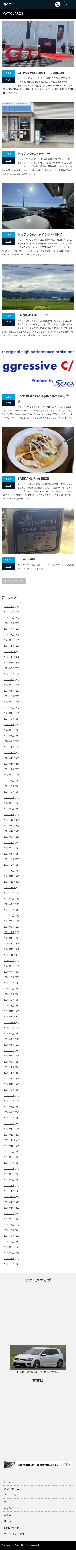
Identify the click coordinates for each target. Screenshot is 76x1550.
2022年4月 (9, 859)
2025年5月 (9, 691)
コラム (7, 1514)
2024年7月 (9, 724)
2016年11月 (10, 1202)
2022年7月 (9, 842)
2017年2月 (9, 1185)
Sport (17, 1545)
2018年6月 (9, 1101)
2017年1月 (9, 1191)
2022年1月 (9, 870)
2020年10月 (10, 955)
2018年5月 (9, 1106)
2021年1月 (9, 938)
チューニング (11, 1495)
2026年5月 (9, 623)
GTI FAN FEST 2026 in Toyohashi (41, 72)
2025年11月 (10, 657)
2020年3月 (9, 994)
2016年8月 (9, 1219)
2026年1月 (9, 646)
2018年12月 (10, 1078)
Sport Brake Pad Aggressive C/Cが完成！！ (43, 398)
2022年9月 (9, 837)
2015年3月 (9, 1264)
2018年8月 (9, 1095)
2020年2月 (9, 1000)
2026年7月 (9, 612)
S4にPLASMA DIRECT (33, 315)
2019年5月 (9, 1050)
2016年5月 (9, 1236)
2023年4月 (9, 797)
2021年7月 (9, 904)
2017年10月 (10, 1146)
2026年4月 (9, 629)
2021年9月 (9, 893)
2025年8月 (9, 674)
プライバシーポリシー (17, 1534)
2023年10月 (10, 764)
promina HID (26, 559)
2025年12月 (10, 651)
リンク (7, 1521)
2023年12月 (10, 752)
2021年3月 (9, 927)
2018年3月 (9, 1118)
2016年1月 (9, 1258)
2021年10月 (10, 887)
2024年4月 (9, 741)
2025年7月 (9, 679)
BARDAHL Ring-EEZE (33, 478)
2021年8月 (9, 898)
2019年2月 (9, 1067)
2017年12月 (10, 1135)
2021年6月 (9, 910)
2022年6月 (9, 848)
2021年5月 (9, 915)
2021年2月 (9, 932)
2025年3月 (9, 702)
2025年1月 (9, 713)
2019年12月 (10, 1011)
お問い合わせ (11, 1527)
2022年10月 (10, 831)
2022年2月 (9, 865)
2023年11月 (10, 758)
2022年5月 (9, 854)
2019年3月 (9, 1062)
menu (68, 4)
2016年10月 (10, 1208)
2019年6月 (9, 1045)
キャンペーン (11, 1508)
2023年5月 (9, 792)
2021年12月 (10, 876)
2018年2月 (9, 1123)
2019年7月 (9, 1039)
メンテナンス (11, 1489)
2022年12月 (10, 820)
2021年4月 (9, 921)
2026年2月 (9, 640)
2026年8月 (9, 606)
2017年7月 (9, 1163)
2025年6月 (9, 685)
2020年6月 (9, 977)
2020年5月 (9, 983)
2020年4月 (9, 988)
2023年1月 (9, 814)
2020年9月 (9, 960)
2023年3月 (9, 803)
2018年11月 (10, 1084)
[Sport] (18, 4)
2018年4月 (9, 1112)
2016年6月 (9, 1230)
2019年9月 (9, 1028)
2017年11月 (10, 1140)
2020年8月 (9, 966)
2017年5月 (9, 1174)
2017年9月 (9, 1151)
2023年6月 (9, 786)
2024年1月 (9, 747)
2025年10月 (10, 662)
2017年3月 (9, 1179)
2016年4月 (9, 1241)
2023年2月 (9, 808)
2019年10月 (10, 1022)
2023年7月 (9, 780)
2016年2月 (9, 1252)
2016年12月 (10, 1196)
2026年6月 (9, 617)
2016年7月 (9, 1224)
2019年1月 (9, 1073)
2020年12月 (10, 943)
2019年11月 (10, 1016)
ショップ (9, 1482)
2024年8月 (9, 719)
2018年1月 (9, 1129)
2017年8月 (9, 1157)
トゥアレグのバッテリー (34, 153)
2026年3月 (9, 634)
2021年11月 (10, 882)
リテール (9, 1501)
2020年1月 (9, 1005)
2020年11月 (10, 949)
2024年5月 (9, 735)
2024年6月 (9, 730)
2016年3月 (9, 1247)
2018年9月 (9, 1090)
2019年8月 (9, 1033)
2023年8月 (9, 775)
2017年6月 (9, 1168)
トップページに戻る (14, 581)
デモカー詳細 (51, 1371)
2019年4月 (9, 1056)
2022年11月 (10, 825)
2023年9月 (9, 769)
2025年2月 (9, 707)
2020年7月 (9, 971)
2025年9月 (9, 668)
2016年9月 (9, 1213)
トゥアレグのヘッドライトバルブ (40, 234)
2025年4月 (9, 696)
